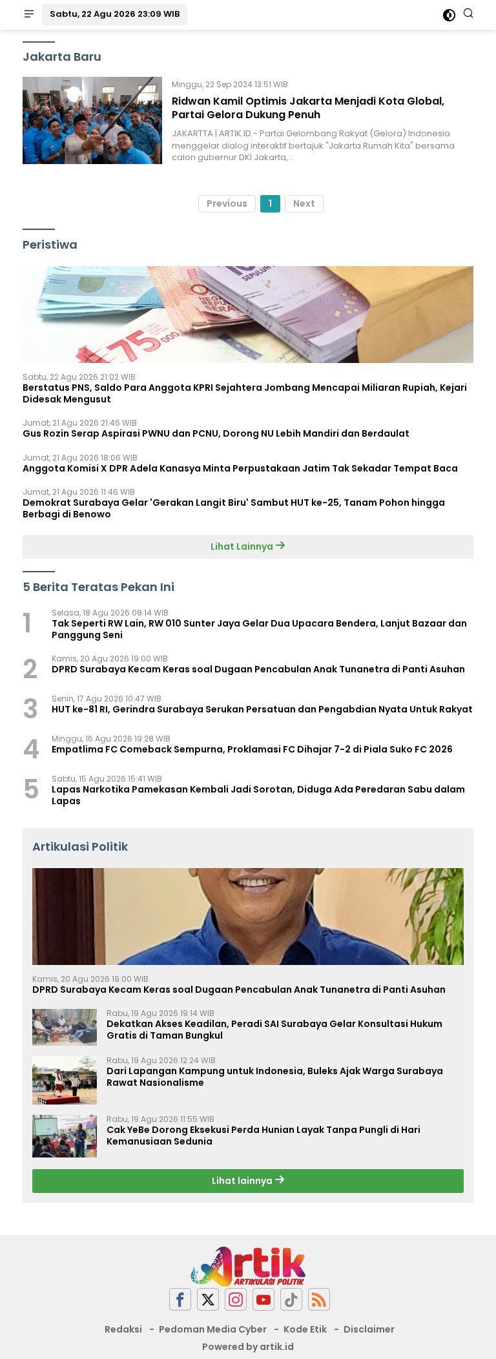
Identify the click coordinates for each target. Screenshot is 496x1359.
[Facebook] (180, 1299)
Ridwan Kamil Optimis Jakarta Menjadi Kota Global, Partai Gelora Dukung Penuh (308, 108)
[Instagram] (236, 1299)
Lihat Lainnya (243, 546)
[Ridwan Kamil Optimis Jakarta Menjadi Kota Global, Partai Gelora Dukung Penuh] (92, 120)
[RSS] (319, 1299)
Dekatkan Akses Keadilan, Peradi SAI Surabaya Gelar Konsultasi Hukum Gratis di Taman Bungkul (274, 1029)
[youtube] (263, 1299)
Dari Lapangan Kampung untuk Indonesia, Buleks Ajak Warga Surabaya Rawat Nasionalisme (275, 1076)
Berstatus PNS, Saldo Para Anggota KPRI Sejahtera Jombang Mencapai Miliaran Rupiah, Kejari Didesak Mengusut (245, 393)
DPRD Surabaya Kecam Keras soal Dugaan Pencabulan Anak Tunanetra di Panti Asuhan (258, 669)
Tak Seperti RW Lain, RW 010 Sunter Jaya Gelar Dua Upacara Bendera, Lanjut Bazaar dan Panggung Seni (259, 629)
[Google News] (291, 1299)
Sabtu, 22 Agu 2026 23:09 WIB (115, 14)
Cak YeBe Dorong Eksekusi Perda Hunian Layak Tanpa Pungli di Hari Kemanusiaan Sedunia (263, 1135)
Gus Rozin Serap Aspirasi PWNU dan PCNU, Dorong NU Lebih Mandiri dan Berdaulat (216, 433)
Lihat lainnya (243, 1180)
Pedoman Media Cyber (213, 1329)
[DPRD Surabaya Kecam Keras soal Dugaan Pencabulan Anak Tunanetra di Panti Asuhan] (248, 916)
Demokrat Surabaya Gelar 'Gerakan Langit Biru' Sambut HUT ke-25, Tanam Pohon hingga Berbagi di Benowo (234, 508)
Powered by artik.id (248, 1346)
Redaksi (123, 1329)
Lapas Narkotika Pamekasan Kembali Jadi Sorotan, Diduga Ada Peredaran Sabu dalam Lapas (258, 795)
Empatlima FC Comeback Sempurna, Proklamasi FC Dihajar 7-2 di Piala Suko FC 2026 (252, 749)
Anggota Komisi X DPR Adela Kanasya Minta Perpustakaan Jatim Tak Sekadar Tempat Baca (240, 468)
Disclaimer (369, 1329)
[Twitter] (208, 1299)
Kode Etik (305, 1329)
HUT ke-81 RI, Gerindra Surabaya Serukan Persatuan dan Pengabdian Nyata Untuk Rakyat (262, 709)
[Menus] (29, 15)
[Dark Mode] (449, 15)
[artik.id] (248, 1266)
